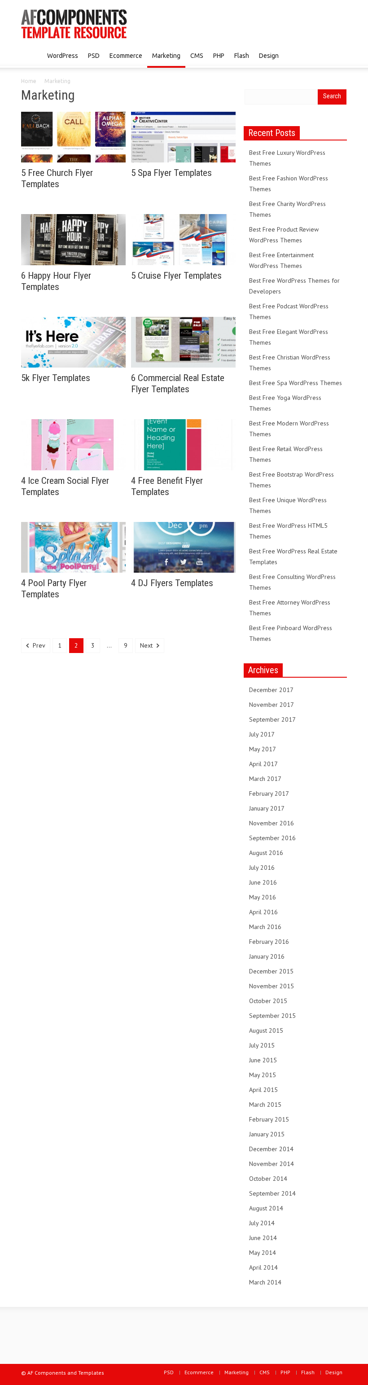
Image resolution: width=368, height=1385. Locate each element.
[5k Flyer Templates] (73, 341)
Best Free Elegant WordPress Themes (288, 337)
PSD (94, 55)
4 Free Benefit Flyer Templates (167, 486)
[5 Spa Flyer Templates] (183, 136)
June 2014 (263, 1238)
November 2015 (271, 986)
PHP (218, 55)
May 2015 (262, 1075)
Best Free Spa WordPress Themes (295, 383)
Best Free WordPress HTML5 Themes (288, 531)
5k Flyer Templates (55, 378)
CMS (196, 55)
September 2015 (272, 1016)
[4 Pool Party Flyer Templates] (73, 547)
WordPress (62, 55)
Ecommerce (126, 55)
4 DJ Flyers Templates (172, 583)
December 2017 (271, 690)
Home (28, 81)
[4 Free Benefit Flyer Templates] (183, 444)
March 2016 (265, 927)
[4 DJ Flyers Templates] (183, 547)
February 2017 (269, 793)
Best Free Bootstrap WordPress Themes (291, 479)
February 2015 (269, 1119)
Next (147, 645)
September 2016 (272, 838)
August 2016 (266, 853)
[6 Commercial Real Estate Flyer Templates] (183, 341)
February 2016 (269, 942)
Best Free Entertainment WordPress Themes (281, 260)
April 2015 (263, 1090)
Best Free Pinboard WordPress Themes (290, 633)
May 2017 (262, 749)
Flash (241, 55)
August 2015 (266, 1030)
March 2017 (265, 779)
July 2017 (262, 734)
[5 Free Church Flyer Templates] (73, 136)
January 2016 (267, 956)
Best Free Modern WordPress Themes (289, 428)
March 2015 (265, 1104)
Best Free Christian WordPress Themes (289, 362)
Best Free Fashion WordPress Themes (288, 183)
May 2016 (262, 897)
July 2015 (262, 1045)
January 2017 (267, 808)
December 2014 (271, 1149)
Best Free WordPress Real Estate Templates (293, 556)
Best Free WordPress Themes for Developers (294, 285)
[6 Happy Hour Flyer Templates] (73, 239)
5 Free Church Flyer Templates (57, 178)
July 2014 (262, 1223)
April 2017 (263, 764)
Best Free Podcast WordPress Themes (289, 311)
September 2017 (272, 719)
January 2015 (267, 1134)
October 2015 (268, 1001)
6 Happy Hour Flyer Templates (56, 281)
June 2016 (263, 882)
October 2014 (268, 1179)
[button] (338, 55)
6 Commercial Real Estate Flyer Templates (177, 383)
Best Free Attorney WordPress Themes (289, 607)
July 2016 (262, 867)
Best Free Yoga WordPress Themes (285, 403)
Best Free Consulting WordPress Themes (292, 582)
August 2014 (266, 1208)
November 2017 (271, 705)
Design (269, 55)
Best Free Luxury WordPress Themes (287, 158)
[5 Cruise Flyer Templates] (183, 239)
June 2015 (263, 1060)
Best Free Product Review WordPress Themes (284, 234)
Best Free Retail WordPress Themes (286, 454)
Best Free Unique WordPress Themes (288, 505)
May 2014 (262, 1253)
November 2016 (271, 823)
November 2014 (271, 1164)
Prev (38, 645)
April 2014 (263, 1267)
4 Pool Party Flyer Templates (54, 589)
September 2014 (272, 1193)
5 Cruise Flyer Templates (176, 275)
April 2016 (263, 912)
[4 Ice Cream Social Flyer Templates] (73, 444)
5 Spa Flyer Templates (171, 172)
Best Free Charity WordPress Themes (287, 209)
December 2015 (271, 971)
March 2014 (265, 1282)
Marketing (166, 55)
